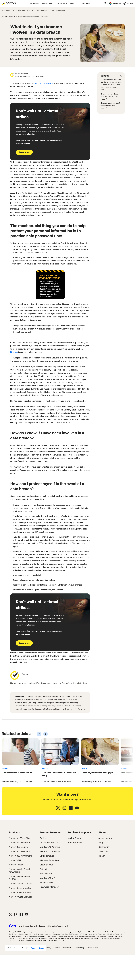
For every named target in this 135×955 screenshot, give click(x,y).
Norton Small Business (20, 892)
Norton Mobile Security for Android (20, 870)
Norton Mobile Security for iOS (20, 877)
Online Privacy (41, 10)
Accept (33, 948)
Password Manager (49, 887)
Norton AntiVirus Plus (19, 838)
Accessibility (79, 947)
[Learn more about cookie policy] (27, 948)
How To (5, 768)
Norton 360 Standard (19, 842)
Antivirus (44, 838)
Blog (100, 842)
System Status (92, 947)
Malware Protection (49, 860)
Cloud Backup (46, 864)
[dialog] (25, 948)
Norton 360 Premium (19, 851)
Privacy (48, 947)
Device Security (57, 10)
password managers (44, 83)
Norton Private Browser (20, 897)
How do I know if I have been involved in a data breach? (109, 96)
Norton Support (75, 838)
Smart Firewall (47, 882)
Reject (41, 948)
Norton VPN (15, 860)
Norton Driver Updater (20, 888)
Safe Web (44, 869)
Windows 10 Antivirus (50, 847)
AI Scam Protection (49, 842)
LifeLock (14, 352)
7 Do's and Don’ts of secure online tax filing (59, 774)
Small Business (47, 3)
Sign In (101, 856)
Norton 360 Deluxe (18, 847)
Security (57, 947)
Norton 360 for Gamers (20, 856)
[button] (111, 76)
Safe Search (46, 873)
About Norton (105, 838)
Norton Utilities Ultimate (20, 883)
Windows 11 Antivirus (50, 851)
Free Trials (103, 851)
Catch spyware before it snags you (97, 773)
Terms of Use (67, 947)
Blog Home (6, 10)
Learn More (24, 152)
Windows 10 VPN (48, 878)
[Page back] (39, 734)
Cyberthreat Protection (22, 10)
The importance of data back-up (17, 773)
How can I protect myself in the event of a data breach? (111, 105)
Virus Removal (47, 856)
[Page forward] (45, 734)
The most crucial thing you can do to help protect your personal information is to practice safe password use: (111, 85)
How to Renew (75, 842)
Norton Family (16, 864)
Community (103, 847)
